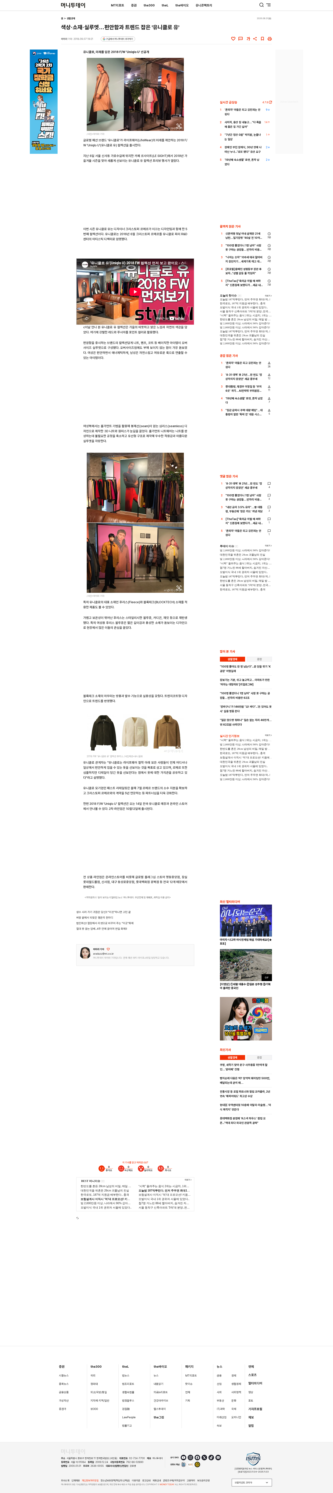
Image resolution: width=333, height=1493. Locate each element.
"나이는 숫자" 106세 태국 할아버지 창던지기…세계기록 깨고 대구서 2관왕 (243, 261)
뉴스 (156, 1375)
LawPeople (129, 1417)
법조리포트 (128, 1384)
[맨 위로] (325, 1478)
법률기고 (127, 1425)
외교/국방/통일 (99, 1392)
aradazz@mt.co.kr (103, 953)
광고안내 (146, 1480)
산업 (219, 1384)
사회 (219, 1392)
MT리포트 (117, 5)
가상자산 (64, 1400)
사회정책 (236, 1392)
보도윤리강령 (203, 1480)
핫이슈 (189, 1384)
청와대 (94, 1384)
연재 (187, 1392)
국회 (93, 1375)
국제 (233, 1409)
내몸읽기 (158, 1384)
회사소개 (65, 1480)
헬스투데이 (160, 1409)
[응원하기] (108, 949)
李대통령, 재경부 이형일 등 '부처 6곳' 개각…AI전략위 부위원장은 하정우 (243, 391)
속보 (219, 1425)
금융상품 (64, 1392)
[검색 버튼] (261, 4)
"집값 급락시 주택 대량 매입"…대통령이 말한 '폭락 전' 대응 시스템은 (244, 414)
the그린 (159, 1417)
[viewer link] (179, 126)
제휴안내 (157, 1480)
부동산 (220, 1400)
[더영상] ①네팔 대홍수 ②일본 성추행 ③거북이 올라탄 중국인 (245, 986)
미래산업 (222, 1417)
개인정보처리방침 (90, 1480)
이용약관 (136, 1480)
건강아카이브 (161, 1400)
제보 (251, 1417)
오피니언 (236, 1417)
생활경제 (71, 18)
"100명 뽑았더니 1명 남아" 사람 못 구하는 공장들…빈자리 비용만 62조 (243, 249)
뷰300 (94, 1409)
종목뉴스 (64, 1384)
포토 (250, 1400)
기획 (187, 1400)
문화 (233, 1400)
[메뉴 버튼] (268, 4)
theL (165, 5)
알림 (251, 1425)
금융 (219, 1375)
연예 (251, 1366)
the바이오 (182, 5)
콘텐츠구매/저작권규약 (174, 1480)
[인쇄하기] (269, 38)
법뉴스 (125, 1375)
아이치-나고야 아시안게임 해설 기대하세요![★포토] (246, 941)
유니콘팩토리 (204, 5)
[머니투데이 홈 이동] (73, 1451)
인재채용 (75, 1480)
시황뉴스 (64, 1375)
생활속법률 (128, 1392)
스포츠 (252, 1375)
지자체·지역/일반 (100, 1400)
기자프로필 (255, 1409)
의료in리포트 (161, 1392)
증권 (134, 5)
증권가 (62, 1409)
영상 (250, 1392)
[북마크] (262, 38)
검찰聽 (126, 1409)
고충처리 (191, 1480)
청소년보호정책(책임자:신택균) (115, 1480)
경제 (233, 1375)
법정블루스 (128, 1400)
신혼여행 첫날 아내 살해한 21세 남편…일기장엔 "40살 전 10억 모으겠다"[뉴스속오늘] (242, 238)
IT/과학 (221, 1409)
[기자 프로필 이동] (85, 953)
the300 (149, 5)
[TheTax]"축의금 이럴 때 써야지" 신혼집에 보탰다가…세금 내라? (243, 285)
